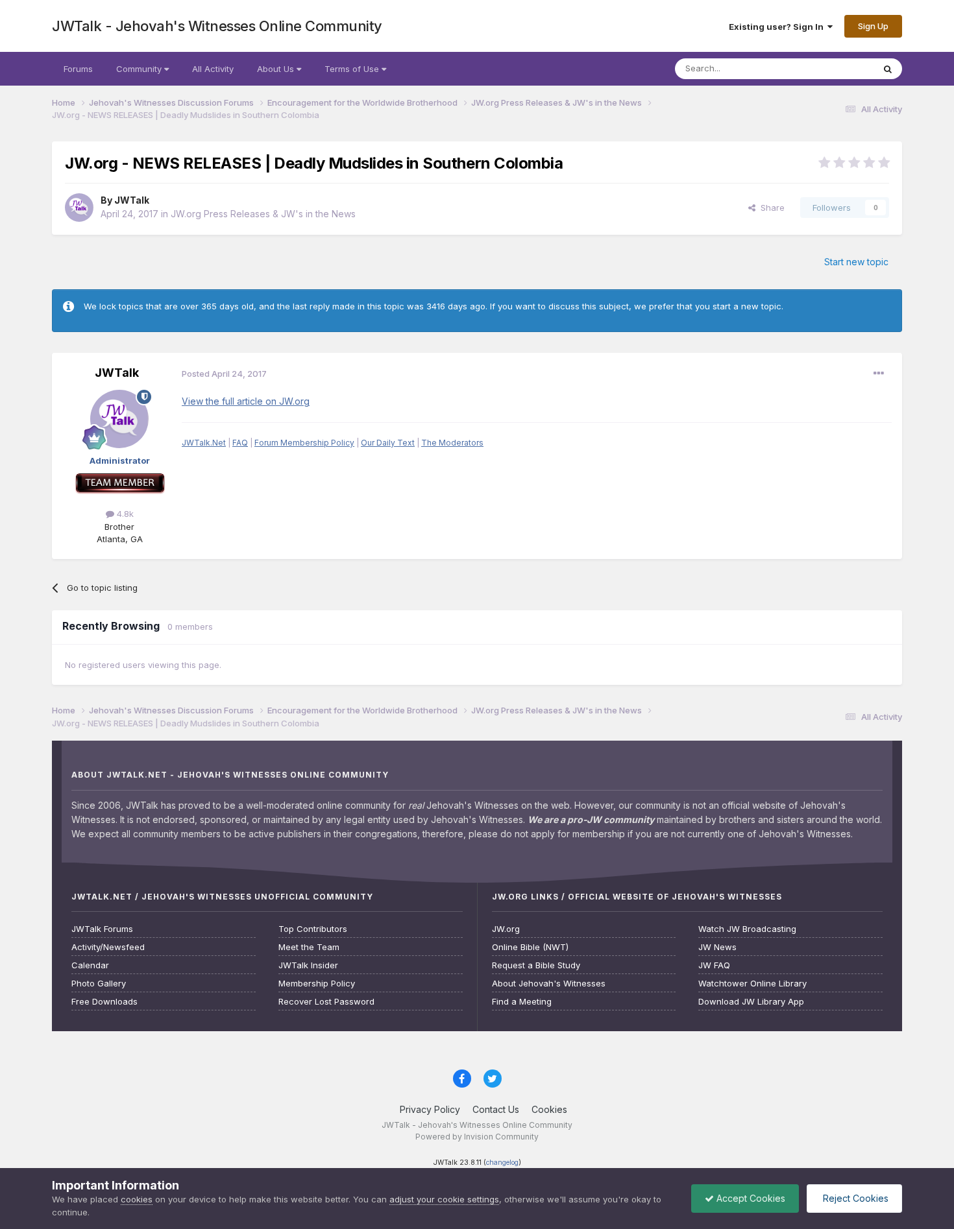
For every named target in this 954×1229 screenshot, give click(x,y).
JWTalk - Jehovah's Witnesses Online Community (217, 26)
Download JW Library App (751, 1002)
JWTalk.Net (204, 442)
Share (770, 207)
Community (140, 69)
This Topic (835, 68)
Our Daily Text (388, 442)
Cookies (549, 1109)
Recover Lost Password (326, 1002)
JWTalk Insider (308, 965)
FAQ (240, 442)
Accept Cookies (749, 1198)
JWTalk (131, 200)
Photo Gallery (98, 983)
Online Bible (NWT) (530, 947)
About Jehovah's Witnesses (548, 983)
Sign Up (873, 26)
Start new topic (856, 261)
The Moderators (452, 442)
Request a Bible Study (536, 965)
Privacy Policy (430, 1109)
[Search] (888, 68)
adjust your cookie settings (444, 1199)
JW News (717, 947)
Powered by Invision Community (477, 1136)
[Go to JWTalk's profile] (79, 207)
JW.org (506, 929)
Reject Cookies (854, 1198)
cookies (137, 1199)
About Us (277, 69)
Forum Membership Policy (304, 442)
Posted (224, 373)
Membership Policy (316, 983)
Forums (78, 69)
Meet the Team (308, 947)
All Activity (213, 69)
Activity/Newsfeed (108, 947)
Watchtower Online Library (752, 983)
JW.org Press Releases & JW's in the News (263, 213)
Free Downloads (104, 1002)
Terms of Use (353, 69)
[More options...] (879, 373)
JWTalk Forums (102, 929)
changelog (502, 1162)
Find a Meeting (522, 1002)
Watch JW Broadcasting (747, 929)
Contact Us (495, 1109)
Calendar (90, 965)
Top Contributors (312, 929)
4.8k (124, 513)
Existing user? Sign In (778, 26)
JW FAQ (714, 965)
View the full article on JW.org (246, 401)
